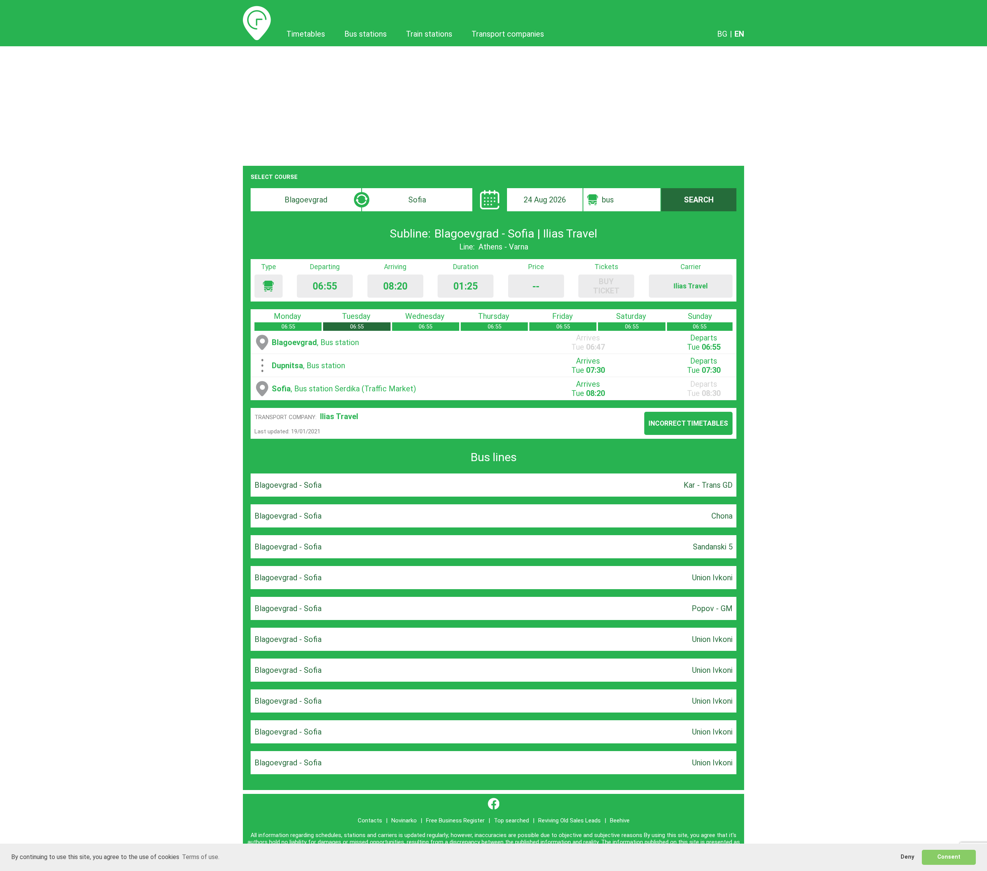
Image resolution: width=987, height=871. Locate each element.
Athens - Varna (503, 246)
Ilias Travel (339, 416)
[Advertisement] (493, 104)
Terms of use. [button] (200, 857)
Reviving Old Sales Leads (569, 820)
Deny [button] (907, 857)
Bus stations (365, 34)
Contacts (370, 820)
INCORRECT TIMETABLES (688, 423)
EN (739, 34)
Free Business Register (455, 820)
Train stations (429, 34)
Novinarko (404, 820)
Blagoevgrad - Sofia (288, 485)
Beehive (620, 820)
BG (722, 34)
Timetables (257, 10)
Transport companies (508, 34)
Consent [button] (948, 857)
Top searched (511, 820)
